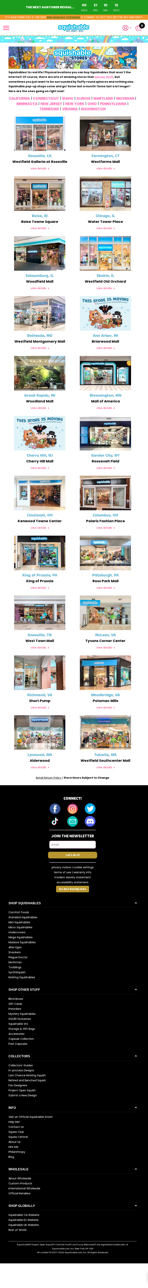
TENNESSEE (49, 108)
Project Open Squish (22, 1090)
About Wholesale (19, 1178)
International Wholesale (24, 1188)
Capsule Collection (21, 1039)
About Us (14, 1142)
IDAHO (67, 98)
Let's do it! (73, 855)
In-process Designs (21, 1070)
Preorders (14, 1009)
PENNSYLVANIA (113, 103)
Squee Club (16, 1132)
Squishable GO (18, 1024)
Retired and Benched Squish (27, 1080)
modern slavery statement (72, 877)
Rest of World (17, 1230)
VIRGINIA (70, 108)
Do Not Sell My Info (72, 889)
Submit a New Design (22, 1095)
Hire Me (13, 1147)
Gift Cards (15, 1004)
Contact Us (16, 1127)
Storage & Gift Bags (21, 1029)
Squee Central (18, 1137)
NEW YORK (74, 103)
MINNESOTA (27, 103)
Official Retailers (19, 1193)
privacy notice (61, 867)
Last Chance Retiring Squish (27, 1075)
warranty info (82, 872)
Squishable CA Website (23, 1215)
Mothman (15, 962)
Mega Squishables (20, 937)
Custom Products (20, 1183)
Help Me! (14, 1122)
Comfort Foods (18, 912)
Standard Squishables (22, 917)
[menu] (6, 28)
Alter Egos (15, 947)
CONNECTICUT (46, 98)
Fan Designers (17, 1085)
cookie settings (83, 867)
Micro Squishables (20, 927)
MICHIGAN (125, 98)
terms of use (62, 872)
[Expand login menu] (127, 28)
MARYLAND (103, 98)
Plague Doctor (18, 957)
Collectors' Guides (20, 1065)
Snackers (14, 952)
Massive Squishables (22, 942)
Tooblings (14, 967)
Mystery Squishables (22, 1014)
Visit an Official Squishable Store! (30, 1117)
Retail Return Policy (49, 778)
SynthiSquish (16, 972)
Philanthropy (16, 1152)
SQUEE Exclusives (19, 1019)
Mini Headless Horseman (64, 17)
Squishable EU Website (23, 1220)
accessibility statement (72, 882)
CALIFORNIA (19, 98)
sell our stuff (103, 77)
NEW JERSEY (51, 103)
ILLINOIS (83, 98)
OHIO (92, 103)
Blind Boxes (15, 999)
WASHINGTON (93, 108)
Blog (11, 1157)
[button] (129, 28)
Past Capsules (17, 1044)
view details (39, 168)
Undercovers (16, 932)
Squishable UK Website (23, 1225)
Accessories (16, 1034)
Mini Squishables (19, 922)
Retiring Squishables (21, 977)
